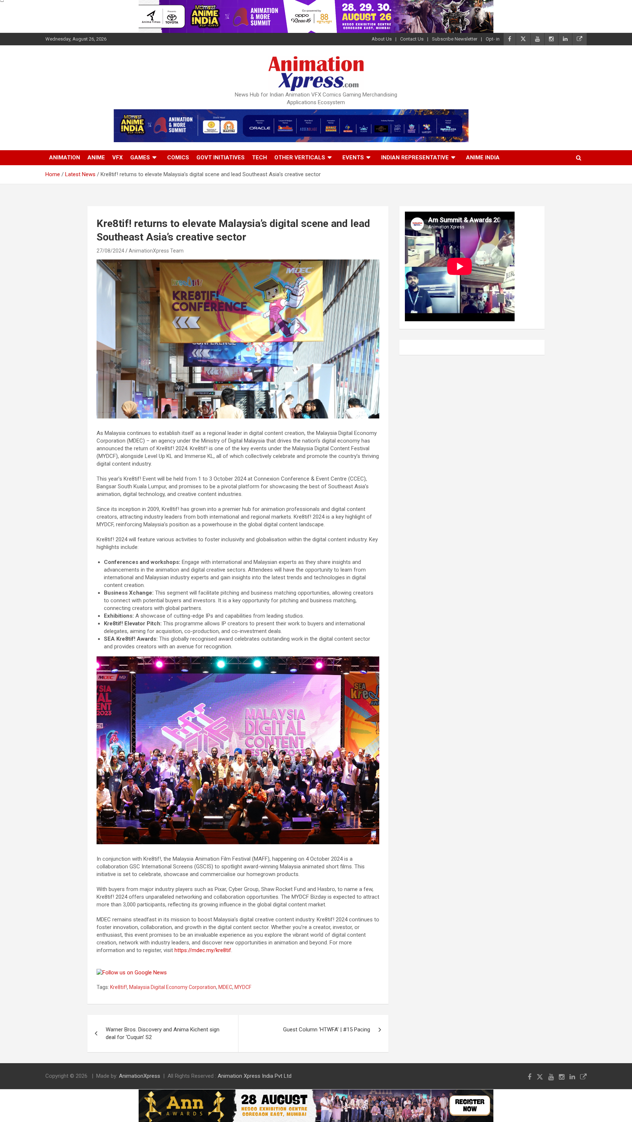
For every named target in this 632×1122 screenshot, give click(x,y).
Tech (259, 157)
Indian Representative (415, 157)
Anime (96, 157)
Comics (178, 157)
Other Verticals (299, 157)
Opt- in (493, 39)
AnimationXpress (139, 1076)
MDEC (225, 987)
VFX (117, 157)
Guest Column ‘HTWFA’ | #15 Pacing (326, 1029)
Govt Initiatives (220, 157)
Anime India (483, 157)
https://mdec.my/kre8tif (202, 950)
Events (353, 157)
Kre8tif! (118, 987)
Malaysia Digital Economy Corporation (172, 987)
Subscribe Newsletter (454, 39)
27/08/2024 (110, 251)
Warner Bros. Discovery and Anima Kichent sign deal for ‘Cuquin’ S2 (162, 1033)
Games (140, 157)
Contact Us (412, 39)
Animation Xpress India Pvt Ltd (254, 1076)
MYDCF (242, 987)
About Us (382, 39)
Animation (64, 157)
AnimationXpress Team (156, 251)
